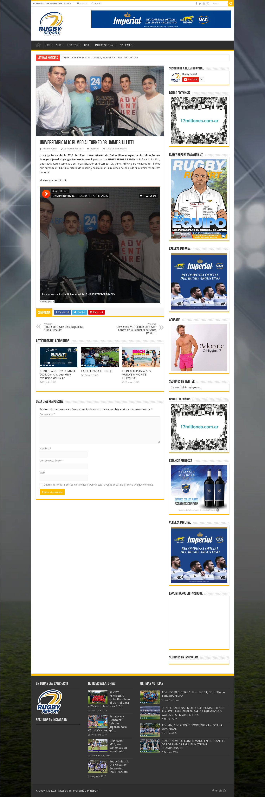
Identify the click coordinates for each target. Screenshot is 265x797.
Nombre (45, 448)
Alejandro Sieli (50, 148)
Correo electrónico (51, 460)
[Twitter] (200, 3)
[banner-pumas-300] (199, 281)
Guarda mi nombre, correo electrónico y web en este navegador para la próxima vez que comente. (98, 484)
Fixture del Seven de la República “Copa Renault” (63, 327)
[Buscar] (231, 3)
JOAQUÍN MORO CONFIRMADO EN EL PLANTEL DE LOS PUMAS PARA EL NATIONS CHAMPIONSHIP (193, 744)
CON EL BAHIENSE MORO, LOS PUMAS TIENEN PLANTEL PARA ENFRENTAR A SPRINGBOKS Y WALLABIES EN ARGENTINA (193, 711)
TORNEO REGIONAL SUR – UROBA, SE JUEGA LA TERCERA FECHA (99, 57)
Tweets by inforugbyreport (186, 387)
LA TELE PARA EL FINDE (96, 371)
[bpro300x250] (199, 120)
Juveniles (95, 148)
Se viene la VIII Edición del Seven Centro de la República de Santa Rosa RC (136, 329)
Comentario (47, 414)
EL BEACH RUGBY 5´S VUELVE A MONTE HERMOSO (136, 374)
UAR (86, 45)
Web (42, 472)
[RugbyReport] (161, 18)
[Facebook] (196, 3)
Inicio (38, 45)
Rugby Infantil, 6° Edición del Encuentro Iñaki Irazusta (119, 767)
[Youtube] (203, 3)
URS (48, 45)
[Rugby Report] (50, 23)
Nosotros (82, 3)
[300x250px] (199, 488)
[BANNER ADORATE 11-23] (199, 347)
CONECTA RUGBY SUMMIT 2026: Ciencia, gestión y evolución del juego (58, 374)
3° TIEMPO (126, 45)
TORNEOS (72, 45)
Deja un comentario (117, 148)
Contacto (96, 3)
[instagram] (207, 3)
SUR (58, 45)
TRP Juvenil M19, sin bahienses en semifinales (118, 746)
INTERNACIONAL (104, 45)
